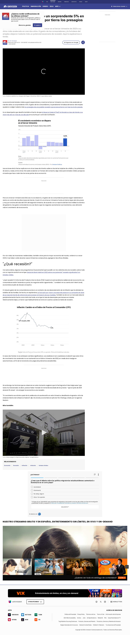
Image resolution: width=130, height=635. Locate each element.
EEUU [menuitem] (52, 6)
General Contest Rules (85, 625)
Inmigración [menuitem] (36, 6)
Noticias (53, 1)
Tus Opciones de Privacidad (113, 625)
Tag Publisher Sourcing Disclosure (67, 621)
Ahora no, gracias (25, 25)
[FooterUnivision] (15, 601)
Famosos (66, 1)
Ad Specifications (91, 618)
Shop (86, 1)
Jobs (84, 618)
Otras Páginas (33, 602)
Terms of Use (100, 614)
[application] (44, 71)
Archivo (79, 618)
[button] (44, 71)
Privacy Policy (81, 614)
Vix (47, 1)
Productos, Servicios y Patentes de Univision (109, 621)
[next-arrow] (127, 567)
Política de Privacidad (70, 614)
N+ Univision (13, 41)
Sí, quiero (37, 25)
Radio (80, 1)
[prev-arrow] (1, 567)
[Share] (83, 42)
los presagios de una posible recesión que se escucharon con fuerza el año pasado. (53, 107)
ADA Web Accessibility (70, 618)
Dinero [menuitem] (45, 6)
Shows (59, 1)
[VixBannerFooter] (65, 593)
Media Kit (100, 618)
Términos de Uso (90, 614)
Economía (7, 465)
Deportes (74, 1)
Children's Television (98, 625)
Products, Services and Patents (87, 621)
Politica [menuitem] (25, 6)
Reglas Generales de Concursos (69, 625)
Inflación (24, 465)
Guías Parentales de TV (114, 618)
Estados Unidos (43, 465)
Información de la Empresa (113, 614)
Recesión (16, 465)
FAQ (105, 618)
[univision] (10, 6)
